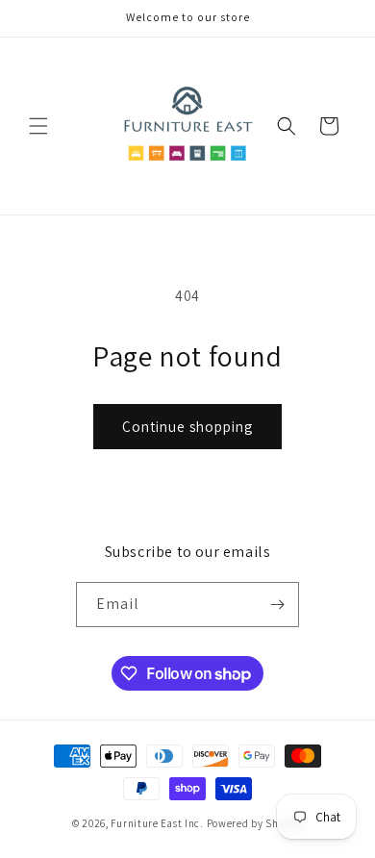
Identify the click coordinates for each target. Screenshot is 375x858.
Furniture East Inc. (157, 823)
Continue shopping (187, 426)
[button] (38, 126)
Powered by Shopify (255, 823)
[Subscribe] (277, 604)
